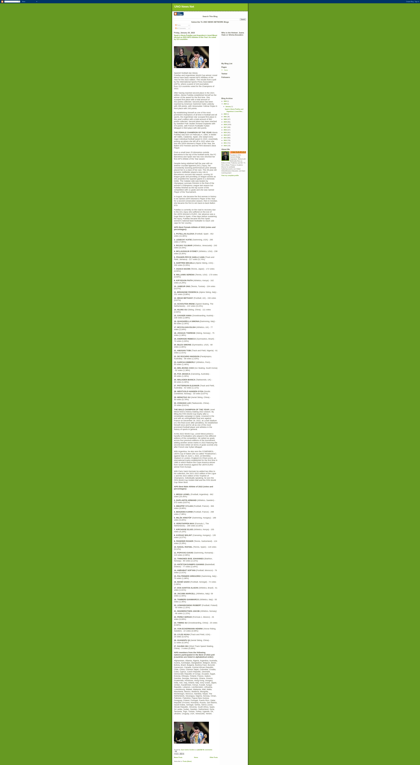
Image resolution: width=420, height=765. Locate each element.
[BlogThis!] (177, 754)
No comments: (207, 750)
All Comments (181, 28)
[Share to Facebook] (181, 754)
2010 (225, 145)
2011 (225, 143)
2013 (225, 138)
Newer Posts (178, 757)
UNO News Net (184, 6)
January (228, 106)
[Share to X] (179, 754)
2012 (225, 140)
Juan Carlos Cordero (239, 152)
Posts (179, 25)
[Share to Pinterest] (183, 754)
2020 (225, 119)
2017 (225, 127)
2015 (225, 132)
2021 (225, 116)
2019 (225, 122)
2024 (225, 101)
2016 (225, 130)
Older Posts (214, 757)
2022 (225, 114)
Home (196, 757)
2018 (225, 124)
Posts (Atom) (187, 761)
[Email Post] (196, 751)
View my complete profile (230, 175)
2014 (225, 135)
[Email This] (175, 754)
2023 (225, 104)
